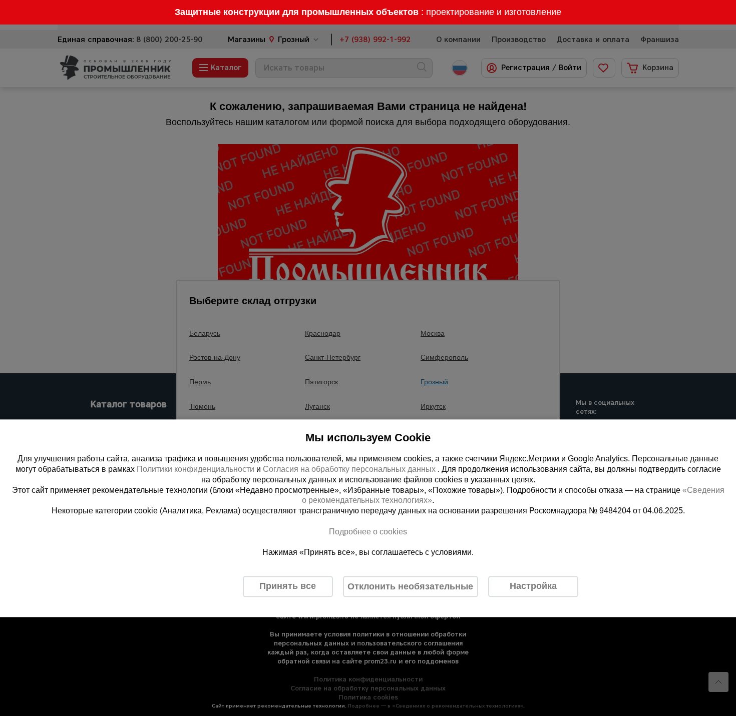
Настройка (533, 586)
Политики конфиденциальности (195, 469)
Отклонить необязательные (410, 586)
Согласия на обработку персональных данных (350, 469)
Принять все (287, 586)
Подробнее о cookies (368, 531)
